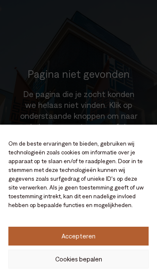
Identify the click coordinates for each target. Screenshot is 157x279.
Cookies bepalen (78, 259)
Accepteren (78, 236)
